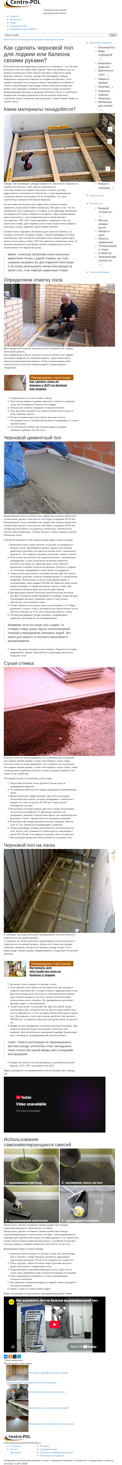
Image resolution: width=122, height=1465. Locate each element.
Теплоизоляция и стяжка (107, 247)
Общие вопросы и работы (104, 125)
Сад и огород (96, 195)
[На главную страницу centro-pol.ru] (17, 1437)
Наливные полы (104, 115)
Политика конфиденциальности (56, 1452)
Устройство (105, 253)
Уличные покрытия (104, 154)
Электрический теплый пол (107, 258)
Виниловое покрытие (105, 65)
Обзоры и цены (104, 233)
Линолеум (104, 98)
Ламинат (103, 94)
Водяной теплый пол (105, 210)
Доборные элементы (104, 178)
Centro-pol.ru (10, 39)
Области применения (105, 240)
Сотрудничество (18, 25)
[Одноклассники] (10, 1356)
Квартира (49, 39)
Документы (16, 19)
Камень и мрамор (103, 80)
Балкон (60, 39)
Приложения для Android (23, 28)
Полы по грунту (103, 147)
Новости (14, 16)
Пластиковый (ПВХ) (106, 135)
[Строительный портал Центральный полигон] (22, 3)
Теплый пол (96, 203)
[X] (15, 1356)
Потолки (94, 163)
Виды (101, 168)
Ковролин (104, 91)
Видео (13, 22)
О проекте (15, 1445)
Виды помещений (105, 53)
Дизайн (102, 173)
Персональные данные (52, 1455)
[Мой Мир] (19, 1356)
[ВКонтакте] (6, 1356)
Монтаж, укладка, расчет (103, 223)
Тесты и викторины (99, 272)
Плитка (102, 141)
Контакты (45, 1445)
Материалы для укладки (105, 103)
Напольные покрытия (31, 39)
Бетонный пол (106, 47)
